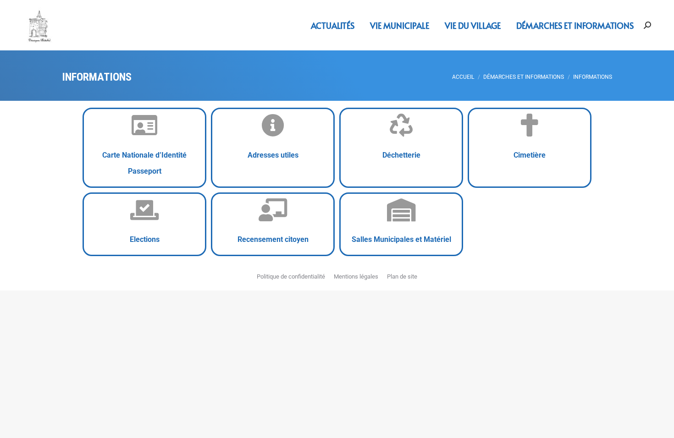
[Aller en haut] (660, 424)
